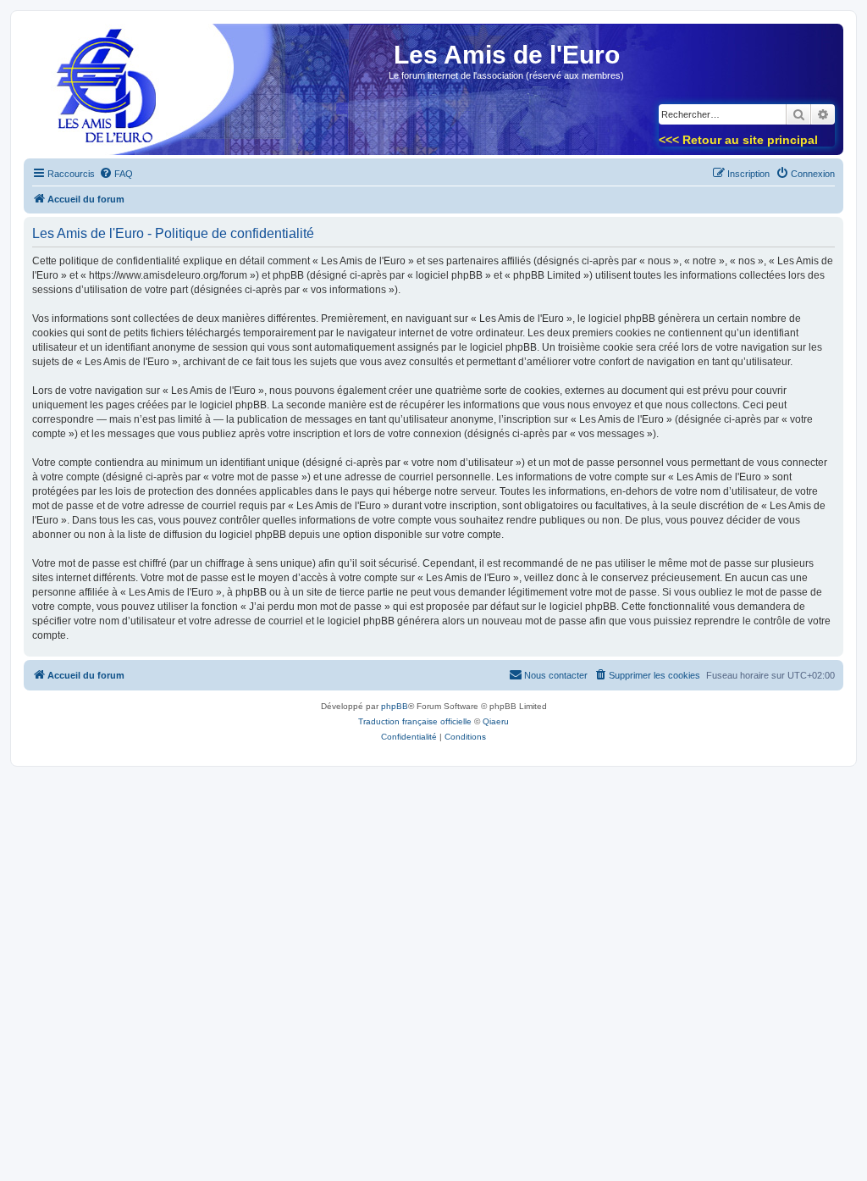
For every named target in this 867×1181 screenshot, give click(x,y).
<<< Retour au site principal (738, 140)
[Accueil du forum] (101, 94)
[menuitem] (116, 174)
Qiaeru (496, 721)
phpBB (394, 706)
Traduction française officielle (415, 721)
